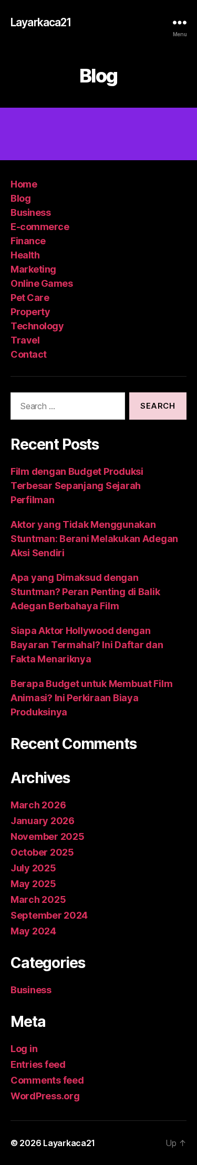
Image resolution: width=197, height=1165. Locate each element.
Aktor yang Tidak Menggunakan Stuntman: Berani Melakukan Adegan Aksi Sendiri (94, 538)
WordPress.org (45, 1095)
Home (24, 184)
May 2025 (33, 883)
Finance (28, 240)
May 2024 (33, 931)
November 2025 (48, 836)
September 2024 (49, 915)
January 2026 (43, 820)
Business (30, 212)
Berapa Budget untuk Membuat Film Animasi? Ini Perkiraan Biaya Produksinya (91, 697)
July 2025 (33, 867)
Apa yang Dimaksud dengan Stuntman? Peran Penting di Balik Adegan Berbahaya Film (85, 591)
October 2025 (42, 852)
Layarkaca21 (41, 22)
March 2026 (38, 804)
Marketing (33, 269)
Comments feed (47, 1080)
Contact (29, 354)
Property (30, 311)
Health (25, 255)
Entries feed (38, 1064)
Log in (24, 1048)
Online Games (41, 283)
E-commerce (40, 226)
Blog (20, 198)
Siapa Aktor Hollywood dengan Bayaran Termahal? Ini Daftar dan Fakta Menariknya (87, 644)
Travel (25, 340)
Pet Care (30, 297)
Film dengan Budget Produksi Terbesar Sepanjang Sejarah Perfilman (77, 485)
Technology (37, 325)
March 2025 (38, 899)
